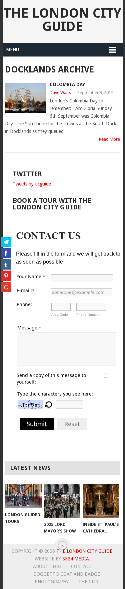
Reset (72, 424)
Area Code (59, 314)
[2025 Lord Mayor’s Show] (62, 501)
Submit (37, 424)
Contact (81, 566)
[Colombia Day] (25, 98)
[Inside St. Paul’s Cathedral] (101, 501)
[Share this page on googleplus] (6, 287)
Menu (12, 49)
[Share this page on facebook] (6, 253)
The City (88, 581)
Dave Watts (60, 92)
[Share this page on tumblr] (6, 264)
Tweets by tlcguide (32, 183)
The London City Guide (62, 19)
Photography (52, 581)
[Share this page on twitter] (6, 241)
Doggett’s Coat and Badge (66, 574)
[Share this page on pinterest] (6, 275)
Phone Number (88, 314)
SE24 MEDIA (75, 558)
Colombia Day (67, 84)
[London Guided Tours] (23, 496)
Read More (109, 139)
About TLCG (47, 566)
